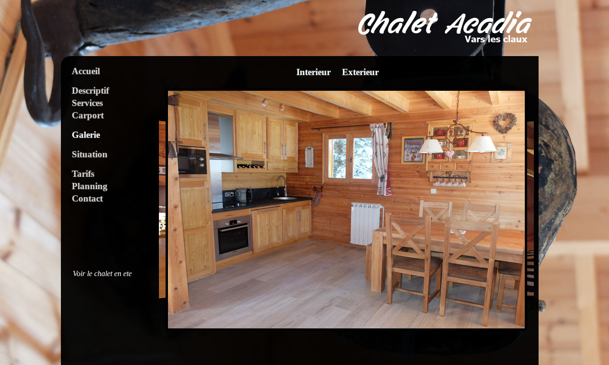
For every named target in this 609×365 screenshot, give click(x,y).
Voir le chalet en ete (102, 274)
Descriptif (90, 90)
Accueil (86, 71)
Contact (87, 198)
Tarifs (83, 173)
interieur (313, 72)
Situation (90, 154)
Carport (88, 115)
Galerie (86, 134)
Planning (90, 186)
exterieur (360, 72)
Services (87, 102)
